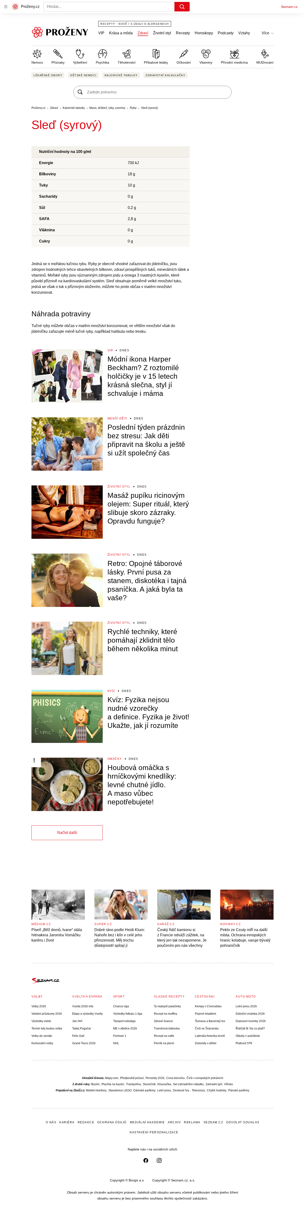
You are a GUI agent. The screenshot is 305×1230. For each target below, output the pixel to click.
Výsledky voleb (41, 1021)
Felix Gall (78, 1036)
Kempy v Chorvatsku (208, 1006)
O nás (51, 1122)
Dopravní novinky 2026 (251, 1021)
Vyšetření (80, 62)
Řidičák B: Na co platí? (250, 1028)
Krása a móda (121, 33)
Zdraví (142, 33)
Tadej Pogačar (81, 1028)
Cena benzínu (175, 1078)
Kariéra (67, 1122)
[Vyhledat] (182, 6)
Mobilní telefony (96, 1090)
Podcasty (226, 33)
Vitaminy (205, 62)
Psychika (102, 62)
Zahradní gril (214, 1084)
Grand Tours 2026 (84, 1043)
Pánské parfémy (238, 1090)
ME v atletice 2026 (125, 1028)
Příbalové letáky (156, 62)
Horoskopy (204, 33)
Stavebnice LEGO (120, 1090)
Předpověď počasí (132, 1078)
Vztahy (244, 33)
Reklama (192, 1122)
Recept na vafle (164, 1036)
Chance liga (121, 1006)
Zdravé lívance (163, 1021)
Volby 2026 (38, 1006)
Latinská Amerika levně (210, 1036)
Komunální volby (42, 1043)
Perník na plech (164, 1043)
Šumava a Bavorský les (210, 1021)
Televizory (198, 1090)
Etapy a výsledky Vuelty (87, 1013)
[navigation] (6, 6)
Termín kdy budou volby (46, 1028)
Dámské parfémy (144, 1090)
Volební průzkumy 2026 (46, 1013)
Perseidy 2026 (155, 1078)
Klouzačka (164, 1084)
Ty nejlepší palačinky (167, 1006)
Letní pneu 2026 (246, 1006)
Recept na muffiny (165, 1013)
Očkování (184, 62)
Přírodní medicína (234, 62)
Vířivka (228, 1084)
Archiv (174, 1122)
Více (265, 33)
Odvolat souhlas (242, 1122)
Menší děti (117, 418)
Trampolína (133, 1084)
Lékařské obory (48, 75)
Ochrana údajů (112, 1122)
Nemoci (37, 62)
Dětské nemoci (83, 75)
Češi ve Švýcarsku (207, 1028)
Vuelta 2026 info (82, 1006)
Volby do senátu (41, 1036)
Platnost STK (244, 1043)
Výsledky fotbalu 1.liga (127, 1013)
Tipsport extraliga (124, 1021)
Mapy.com (111, 1078)
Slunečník (149, 1084)
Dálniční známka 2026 (250, 1013)
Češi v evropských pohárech (205, 1078)
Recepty (183, 33)
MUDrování (265, 62)
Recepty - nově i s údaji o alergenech (134, 23)
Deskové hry (181, 1090)
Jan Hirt (77, 1021)
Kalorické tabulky (121, 75)
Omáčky (114, 759)
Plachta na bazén (113, 1084)
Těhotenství (127, 62)
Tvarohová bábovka (167, 1028)
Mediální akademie (147, 1122)
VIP (101, 33)
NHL (116, 1043)
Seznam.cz (289, 7)
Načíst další (67, 833)
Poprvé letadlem (205, 1013)
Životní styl (162, 33)
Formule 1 (119, 1036)
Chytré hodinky (216, 1090)
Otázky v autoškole (248, 1036)
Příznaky (58, 62)
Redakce (86, 1122)
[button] (67, 376)
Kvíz (111, 691)
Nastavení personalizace (154, 1132)
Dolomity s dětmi (205, 1043)
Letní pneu (164, 1090)
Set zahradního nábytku (188, 1084)
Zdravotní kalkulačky (165, 75)
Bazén (95, 1084)
